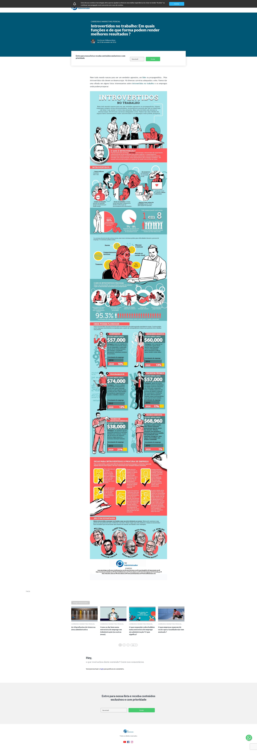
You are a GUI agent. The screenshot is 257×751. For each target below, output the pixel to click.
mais (133, 645)
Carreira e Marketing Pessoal (83, 624)
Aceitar (176, 4)
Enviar (153, 59)
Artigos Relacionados (80, 603)
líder (144, 77)
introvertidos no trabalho (143, 83)
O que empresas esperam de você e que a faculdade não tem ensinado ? (171, 629)
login (102, 669)
